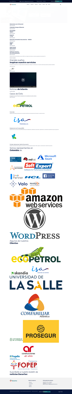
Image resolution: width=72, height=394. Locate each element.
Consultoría (31, 383)
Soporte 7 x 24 (12, 35)
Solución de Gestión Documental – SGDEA (21, 39)
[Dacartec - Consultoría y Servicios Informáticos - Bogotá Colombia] (13, 4)
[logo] (13, 381)
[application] (23, 79)
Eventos (49, 4)
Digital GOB (11, 43)
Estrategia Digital (12, 31)
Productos (36, 4)
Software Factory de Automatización (15, 52)
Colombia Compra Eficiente (17, 27)
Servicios (40, 4)
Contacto (44, 1)
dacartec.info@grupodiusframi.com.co (27, 1)
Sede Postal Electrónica (13, 48)
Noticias (44, 4)
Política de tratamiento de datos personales (25, 391)
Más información (12, 25)
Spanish (57, 1)
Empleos (30, 385)
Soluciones (32, 4)
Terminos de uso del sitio (35, 391)
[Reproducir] (10, 86)
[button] (23, 80)
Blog (46, 4)
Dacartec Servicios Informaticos (16, 391)
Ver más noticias (12, 91)
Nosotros (28, 4)
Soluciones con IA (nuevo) (16, 24)
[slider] (22, 86)
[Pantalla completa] (35, 86)
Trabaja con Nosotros (39, 1)
